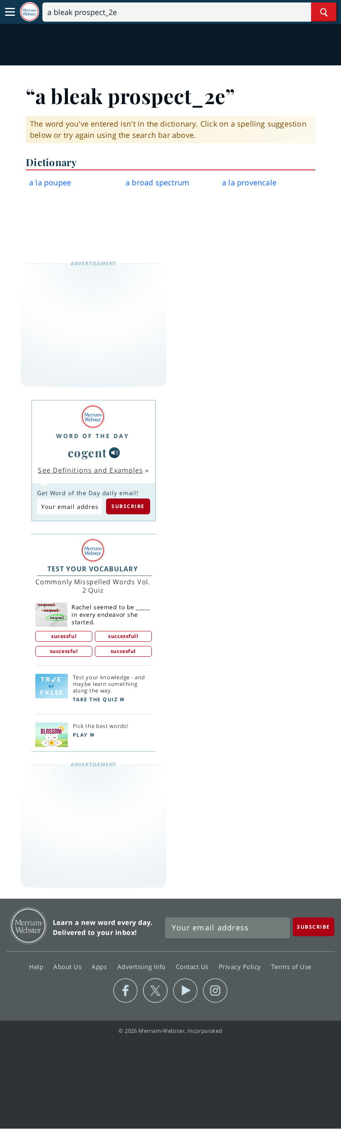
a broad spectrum (157, 182)
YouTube (185, 990)
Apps (100, 966)
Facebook (125, 990)
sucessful (64, 636)
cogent (87, 452)
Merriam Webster (28, 925)
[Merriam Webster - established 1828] (29, 12)
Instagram (215, 990)
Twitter (155, 990)
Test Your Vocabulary (92, 568)
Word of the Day (92, 436)
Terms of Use (291, 966)
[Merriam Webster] (92, 417)
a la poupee (50, 182)
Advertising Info (142, 966)
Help (37, 966)
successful (64, 651)
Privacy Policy (241, 966)
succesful (123, 651)
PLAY (80, 734)
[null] (114, 452)
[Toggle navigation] (10, 12)
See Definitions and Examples (90, 470)
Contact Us (193, 966)
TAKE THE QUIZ (95, 699)
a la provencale (249, 182)
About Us (68, 966)
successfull (123, 636)
